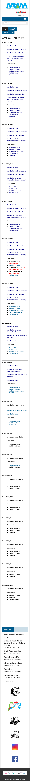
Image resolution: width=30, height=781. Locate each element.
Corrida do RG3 (8, 669)
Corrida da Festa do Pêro (11, 657)
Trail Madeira (13, 314)
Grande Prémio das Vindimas (12, 651)
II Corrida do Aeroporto (11, 675)
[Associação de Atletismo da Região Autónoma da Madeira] (15, 6)
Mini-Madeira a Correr (16, 112)
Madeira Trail (13, 425)
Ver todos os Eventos (8, 681)
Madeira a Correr (14, 309)
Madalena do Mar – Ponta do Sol (14, 634)
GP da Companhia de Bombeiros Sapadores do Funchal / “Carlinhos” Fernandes (14, 643)
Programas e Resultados (15, 437)
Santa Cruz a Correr (15, 312)
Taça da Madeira (14, 307)
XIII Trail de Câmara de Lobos (13, 663)
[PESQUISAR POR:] (15, 23)
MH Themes (22, 779)
